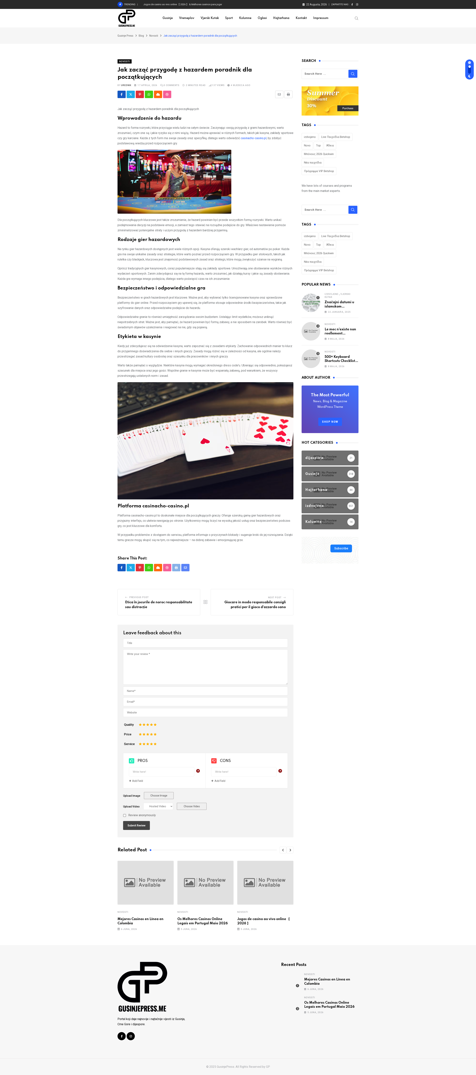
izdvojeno (310, 137)
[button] (283, 850)
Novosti (123, 912)
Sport (229, 18)
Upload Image (131, 795)
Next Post (275, 597)
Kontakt (301, 18)
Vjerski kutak (210, 18)
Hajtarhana (281, 18)
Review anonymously (142, 815)
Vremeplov (186, 18)
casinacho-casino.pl (253, 138)
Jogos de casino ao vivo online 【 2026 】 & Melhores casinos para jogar (182, 4)
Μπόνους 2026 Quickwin (319, 154)
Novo (307, 145)
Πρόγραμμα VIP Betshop (319, 171)
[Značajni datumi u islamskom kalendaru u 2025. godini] (311, 303)
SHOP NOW (330, 421)
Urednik (126, 85)
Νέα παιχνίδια (312, 162)
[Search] (356, 18)
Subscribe (341, 548)
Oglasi (262, 18)
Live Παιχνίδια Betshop (335, 137)
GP (268, 1066)
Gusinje (168, 18)
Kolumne (245, 18)
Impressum (320, 18)
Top (318, 145)
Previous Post (139, 597)
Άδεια (330, 145)
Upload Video (131, 806)
